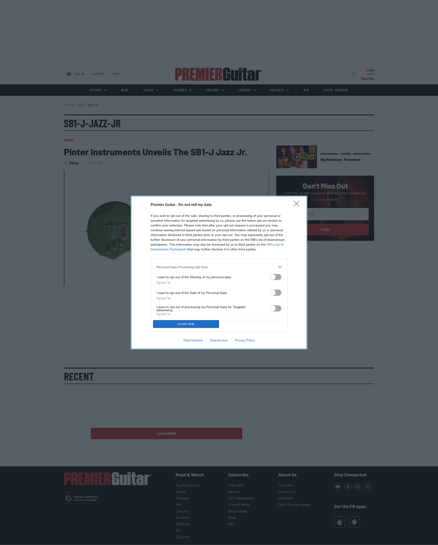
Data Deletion (193, 340)
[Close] (298, 205)
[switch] (276, 277)
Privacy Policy (245, 340)
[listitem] (219, 267)
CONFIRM (186, 324)
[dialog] (219, 272)
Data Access (219, 340)
